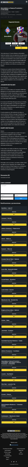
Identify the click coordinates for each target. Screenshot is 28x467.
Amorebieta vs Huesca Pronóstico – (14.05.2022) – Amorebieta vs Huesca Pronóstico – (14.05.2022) (11, 362)
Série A (7, 457)
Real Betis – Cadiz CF (6, 208)
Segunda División (4, 13)
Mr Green (21, 454)
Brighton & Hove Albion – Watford (10, 310)
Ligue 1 (7, 459)
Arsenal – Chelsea (6, 394)
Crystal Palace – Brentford (8, 279)
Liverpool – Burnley (6, 218)
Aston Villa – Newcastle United (9, 269)
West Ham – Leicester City (8, 384)
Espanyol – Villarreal (6, 249)
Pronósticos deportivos (6, 11)
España (17, 11)
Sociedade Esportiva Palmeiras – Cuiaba (11, 340)
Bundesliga (7, 454)
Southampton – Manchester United (10, 416)
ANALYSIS (14, 211)
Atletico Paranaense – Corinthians (10, 351)
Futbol (13, 11)
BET (21, 47)
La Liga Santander (7, 455)
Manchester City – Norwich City (9, 300)
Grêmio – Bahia (5, 320)
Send (21, 198)
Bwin (21, 452)
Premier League (7, 452)
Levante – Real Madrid (7, 374)
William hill (21, 450)
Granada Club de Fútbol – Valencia (10, 259)
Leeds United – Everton (7, 289)
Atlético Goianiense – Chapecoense (10, 228)
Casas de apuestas (21, 448)
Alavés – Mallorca (6, 238)
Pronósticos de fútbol (7, 448)
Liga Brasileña (8, 450)
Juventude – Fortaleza (7, 330)
